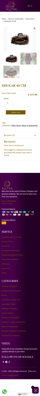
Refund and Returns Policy (12, 255)
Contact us (6, 268)
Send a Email (7, 204)
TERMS (15, 375)
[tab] (20, 135)
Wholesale (6, 264)
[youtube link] (9, 362)
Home (4, 19)
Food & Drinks (7, 313)
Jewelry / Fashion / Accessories (14, 331)
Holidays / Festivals (9, 309)
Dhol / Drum (30, 19)
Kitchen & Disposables (11, 318)
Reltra (4, 273)
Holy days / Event (8, 304)
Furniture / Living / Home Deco (14, 322)
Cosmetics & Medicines (11, 300)
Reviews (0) (9, 135)
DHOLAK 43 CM (10, 21)
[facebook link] (3, 362)
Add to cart (15, 112)
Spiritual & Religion (9, 286)
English (24, 394)
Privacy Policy (7, 242)
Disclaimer (6, 246)
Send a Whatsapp (9, 201)
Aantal (6, 98)
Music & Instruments (15, 19)
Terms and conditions (10, 259)
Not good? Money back (11, 251)
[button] (35, 28)
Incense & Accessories (11, 335)
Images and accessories (11, 291)
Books (4, 295)
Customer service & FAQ (11, 237)
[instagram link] (6, 362)
